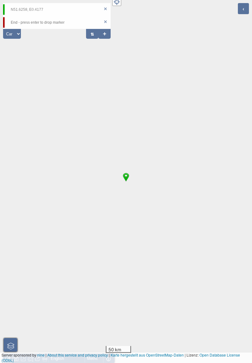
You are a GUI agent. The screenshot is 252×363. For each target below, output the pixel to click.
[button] (126, 181)
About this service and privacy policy (77, 354)
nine (41, 354)
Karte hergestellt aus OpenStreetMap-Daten (147, 354)
